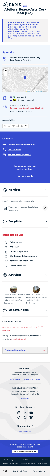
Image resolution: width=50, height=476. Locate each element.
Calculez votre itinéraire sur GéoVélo (26, 108)
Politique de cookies (28, 463)
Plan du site (42, 463)
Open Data (14, 463)
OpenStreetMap (39, 91)
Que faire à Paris (19, 471)
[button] (25, 78)
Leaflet (28, 91)
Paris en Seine (39, 471)
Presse (5, 463)
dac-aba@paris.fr (19, 339)
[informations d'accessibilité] (15, 126)
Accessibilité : (32, 460)
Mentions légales (10, 460)
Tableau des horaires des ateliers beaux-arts (23, 208)
